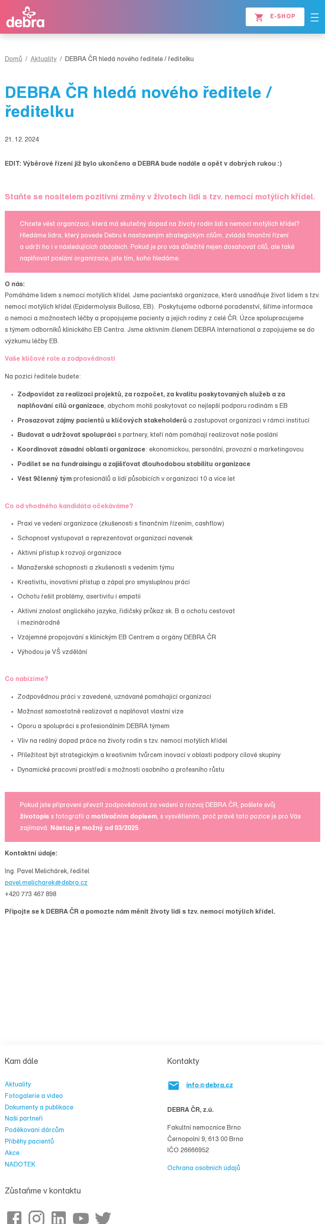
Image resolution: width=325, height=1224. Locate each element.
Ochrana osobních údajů (203, 1168)
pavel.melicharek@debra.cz (46, 883)
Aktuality (18, 1085)
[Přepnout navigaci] (315, 17)
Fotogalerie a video (34, 1096)
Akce (12, 1153)
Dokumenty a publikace (39, 1108)
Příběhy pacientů (29, 1142)
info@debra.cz (209, 1085)
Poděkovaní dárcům (34, 1130)
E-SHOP (283, 17)
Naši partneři (24, 1119)
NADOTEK (20, 1165)
